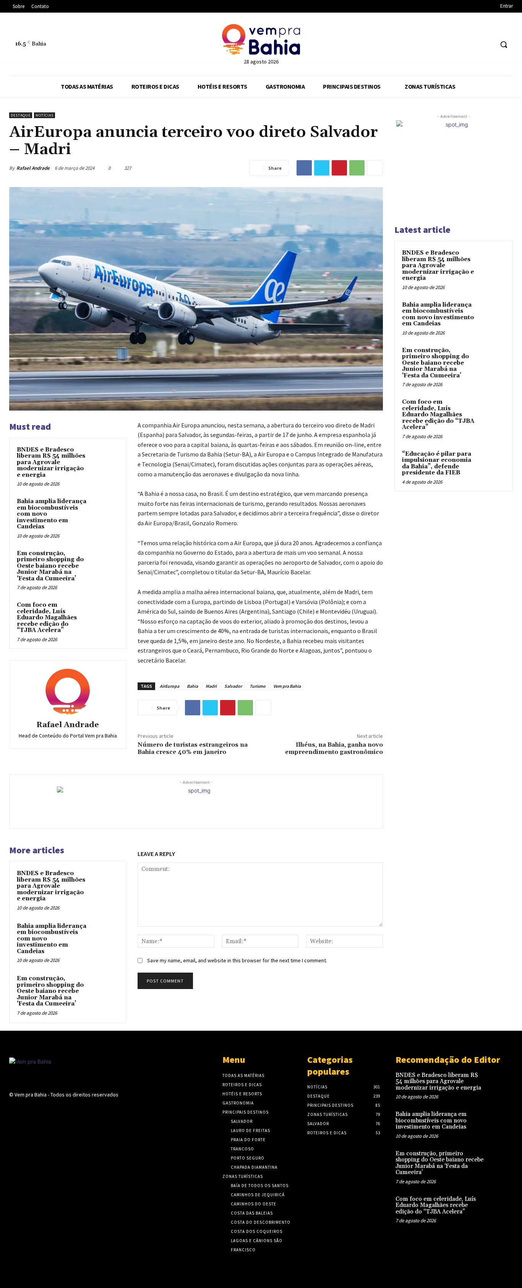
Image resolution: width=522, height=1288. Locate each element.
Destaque (21, 115)
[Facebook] (459, 44)
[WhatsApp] (487, 44)
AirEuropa (169, 686)
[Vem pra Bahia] (261, 39)
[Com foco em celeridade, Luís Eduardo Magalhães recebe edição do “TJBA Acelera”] (105, 614)
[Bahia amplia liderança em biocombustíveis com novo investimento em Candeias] (105, 510)
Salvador (233, 686)
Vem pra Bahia (287, 686)
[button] (503, 44)
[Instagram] (473, 44)
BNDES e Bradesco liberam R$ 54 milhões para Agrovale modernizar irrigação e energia (51, 462)
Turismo (258, 686)
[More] (375, 167)
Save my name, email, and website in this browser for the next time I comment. (237, 960)
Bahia (192, 686)
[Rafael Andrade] (68, 692)
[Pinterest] (339, 167)
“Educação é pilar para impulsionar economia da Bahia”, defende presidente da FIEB (436, 463)
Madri (211, 686)
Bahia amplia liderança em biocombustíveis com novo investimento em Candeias (438, 314)
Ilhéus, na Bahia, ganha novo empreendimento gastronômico (334, 748)
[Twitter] (321, 167)
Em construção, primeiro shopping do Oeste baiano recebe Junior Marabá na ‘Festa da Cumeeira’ (50, 566)
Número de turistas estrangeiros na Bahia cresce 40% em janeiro (193, 748)
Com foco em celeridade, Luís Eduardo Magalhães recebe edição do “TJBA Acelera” (47, 617)
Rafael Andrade (33, 168)
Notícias (44, 115)
